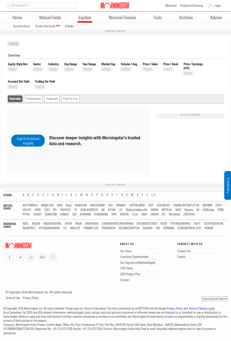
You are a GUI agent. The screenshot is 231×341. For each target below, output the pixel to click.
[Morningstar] (28, 246)
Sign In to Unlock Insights (28, 140)
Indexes (69, 26)
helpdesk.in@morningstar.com (174, 329)
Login (218, 6)
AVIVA (68, 223)
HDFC (218, 205)
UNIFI (144, 214)
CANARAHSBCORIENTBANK (117, 223)
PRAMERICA (109, 228)
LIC (120, 210)
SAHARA (147, 228)
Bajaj (69, 205)
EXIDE (163, 223)
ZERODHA (189, 214)
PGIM (220, 210)
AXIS (59, 205)
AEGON (36, 223)
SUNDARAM (101, 214)
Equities (85, 17)
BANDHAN (81, 205)
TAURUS (124, 214)
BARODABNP (97, 205)
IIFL (55, 210)
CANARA (121, 205)
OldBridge (208, 210)
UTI (163, 214)
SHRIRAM (85, 214)
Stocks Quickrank (47, 26)
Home (17, 17)
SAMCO (64, 214)
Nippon (189, 210)
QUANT (37, 214)
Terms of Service (198, 308)
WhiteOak (174, 214)
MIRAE (154, 210)
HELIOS (27, 210)
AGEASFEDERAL (53, 223)
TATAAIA (208, 228)
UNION (154, 214)
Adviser (216, 17)
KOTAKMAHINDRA (49, 228)
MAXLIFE (75, 228)
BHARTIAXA (92, 223)
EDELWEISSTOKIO (147, 223)
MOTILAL (167, 210)
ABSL (26, 223)
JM (102, 210)
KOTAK (112, 210)
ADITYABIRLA (30, 205)
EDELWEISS (163, 205)
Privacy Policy (31, 298)
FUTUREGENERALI (181, 223)
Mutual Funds (50, 17)
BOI (111, 205)
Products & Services (191, 6)
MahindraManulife (137, 210)
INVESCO (65, 210)
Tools (157, 17)
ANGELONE (47, 205)
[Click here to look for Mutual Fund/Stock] (8, 5)
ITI (75, 210)
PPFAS (26, 214)
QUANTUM (51, 214)
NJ (197, 210)
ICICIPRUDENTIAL (214, 223)
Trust (135, 214)
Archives (186, 17)
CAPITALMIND (137, 205)
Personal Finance (122, 17)
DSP (150, 205)
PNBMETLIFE (91, 228)
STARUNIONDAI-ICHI (189, 228)
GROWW (207, 205)
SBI (74, 214)
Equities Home (21, 26)
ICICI (47, 210)
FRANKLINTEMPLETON (186, 205)
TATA (113, 214)
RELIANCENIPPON (129, 228)
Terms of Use (13, 298)
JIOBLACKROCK (89, 210)
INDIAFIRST (29, 228)
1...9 (153, 195)
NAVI (178, 210)
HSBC (38, 210)
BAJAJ (78, 223)
